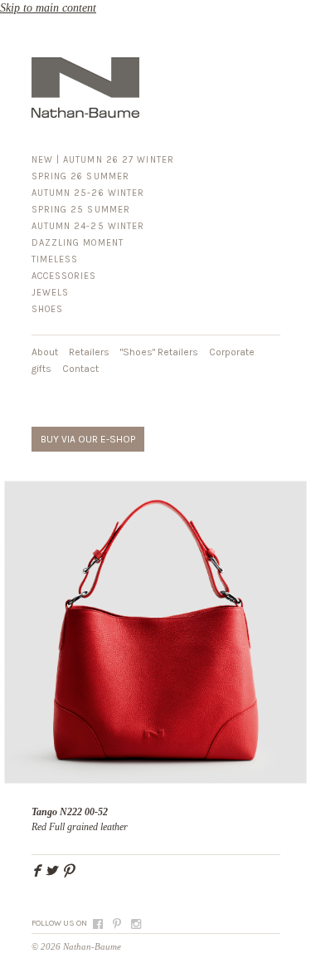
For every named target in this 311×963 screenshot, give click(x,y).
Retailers (89, 352)
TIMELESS (55, 259)
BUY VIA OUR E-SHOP (88, 439)
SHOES (48, 309)
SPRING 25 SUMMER (81, 209)
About (45, 352)
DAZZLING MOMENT (78, 242)
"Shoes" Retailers (159, 352)
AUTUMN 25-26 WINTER (88, 193)
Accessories (64, 276)
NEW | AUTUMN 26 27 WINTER (103, 159)
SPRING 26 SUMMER (81, 176)
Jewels (51, 292)
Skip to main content (48, 8)
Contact (80, 368)
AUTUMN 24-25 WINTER (88, 226)
